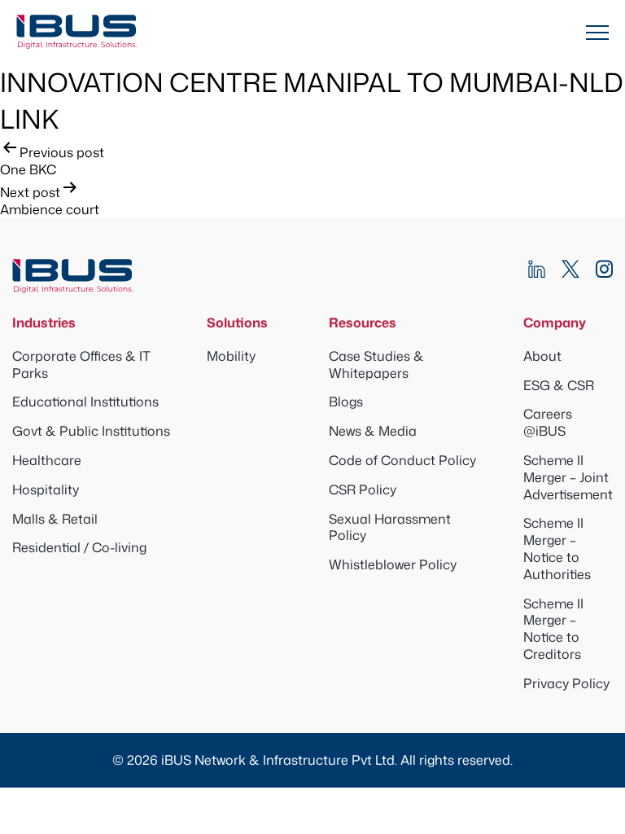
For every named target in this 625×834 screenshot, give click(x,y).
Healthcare (46, 460)
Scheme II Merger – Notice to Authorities (557, 548)
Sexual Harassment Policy (390, 527)
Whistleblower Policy (393, 564)
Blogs (346, 401)
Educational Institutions (85, 401)
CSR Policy (362, 489)
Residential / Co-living (79, 547)
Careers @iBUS (547, 422)
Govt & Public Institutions (91, 431)
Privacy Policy (566, 683)
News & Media (373, 431)
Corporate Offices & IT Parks (81, 364)
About (542, 356)
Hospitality (45, 489)
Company (554, 322)
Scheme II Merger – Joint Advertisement (568, 477)
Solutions (237, 322)
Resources (362, 322)
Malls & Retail (55, 519)
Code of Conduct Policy (402, 460)
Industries (44, 322)
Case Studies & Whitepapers (376, 364)
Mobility (231, 356)
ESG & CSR (558, 385)
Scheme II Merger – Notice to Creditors (553, 629)
